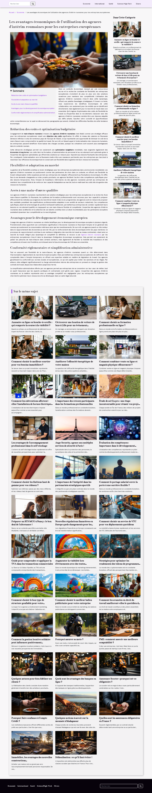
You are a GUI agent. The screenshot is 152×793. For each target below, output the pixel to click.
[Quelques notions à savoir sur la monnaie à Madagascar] (76, 703)
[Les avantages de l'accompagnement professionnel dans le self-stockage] (32, 428)
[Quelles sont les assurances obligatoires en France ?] (120, 703)
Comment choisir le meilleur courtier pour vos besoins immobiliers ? (127, 139)
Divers (138, 4)
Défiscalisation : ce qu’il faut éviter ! (73, 757)
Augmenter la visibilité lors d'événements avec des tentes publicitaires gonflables (70, 563)
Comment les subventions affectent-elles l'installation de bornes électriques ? (31, 404)
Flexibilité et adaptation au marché (24, 100)
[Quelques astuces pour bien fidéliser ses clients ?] (32, 664)
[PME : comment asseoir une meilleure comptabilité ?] (120, 624)
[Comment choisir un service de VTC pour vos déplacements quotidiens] (120, 506)
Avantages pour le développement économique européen (32, 108)
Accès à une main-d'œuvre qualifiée (24, 104)
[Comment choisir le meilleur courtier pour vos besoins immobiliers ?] (127, 127)
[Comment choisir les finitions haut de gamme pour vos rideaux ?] (32, 467)
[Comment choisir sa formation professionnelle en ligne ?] (127, 96)
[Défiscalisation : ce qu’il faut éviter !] (76, 742)
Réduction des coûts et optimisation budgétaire (29, 95)
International (99, 4)
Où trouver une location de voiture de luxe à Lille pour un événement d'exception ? (127, 75)
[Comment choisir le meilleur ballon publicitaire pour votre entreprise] (76, 585)
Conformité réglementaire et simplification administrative (33, 113)
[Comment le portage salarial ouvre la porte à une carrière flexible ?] (120, 467)
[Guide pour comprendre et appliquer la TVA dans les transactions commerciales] (32, 546)
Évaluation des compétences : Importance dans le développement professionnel (117, 445)
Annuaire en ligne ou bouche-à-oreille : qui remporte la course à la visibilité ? (127, 42)
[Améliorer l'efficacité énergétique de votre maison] (127, 160)
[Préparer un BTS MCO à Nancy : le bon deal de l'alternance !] (32, 506)
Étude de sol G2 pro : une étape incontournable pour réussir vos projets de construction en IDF (119, 404)
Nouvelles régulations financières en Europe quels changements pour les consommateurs (74, 524)
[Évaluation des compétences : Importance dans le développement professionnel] (120, 428)
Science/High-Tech (124, 4)
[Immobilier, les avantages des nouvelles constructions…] (32, 742)
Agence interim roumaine (91, 235)
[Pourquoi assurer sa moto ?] (76, 624)
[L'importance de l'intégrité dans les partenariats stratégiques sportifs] (76, 467)
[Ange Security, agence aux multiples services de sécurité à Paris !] (76, 428)
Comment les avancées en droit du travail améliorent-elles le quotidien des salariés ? (120, 603)
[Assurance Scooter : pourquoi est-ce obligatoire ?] (120, 664)
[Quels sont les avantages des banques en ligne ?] (76, 664)
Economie (86, 4)
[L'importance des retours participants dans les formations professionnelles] (76, 386)
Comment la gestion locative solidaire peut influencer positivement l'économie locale (30, 642)
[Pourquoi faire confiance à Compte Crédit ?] (32, 703)
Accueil (11, 12)
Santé (111, 4)
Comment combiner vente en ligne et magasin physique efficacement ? (127, 203)
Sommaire (18, 90)
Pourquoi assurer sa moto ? (69, 639)
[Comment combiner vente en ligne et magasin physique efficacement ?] (127, 191)
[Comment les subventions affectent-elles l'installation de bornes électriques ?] (32, 386)
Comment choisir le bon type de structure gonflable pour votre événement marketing (27, 603)
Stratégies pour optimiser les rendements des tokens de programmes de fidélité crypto (119, 563)
